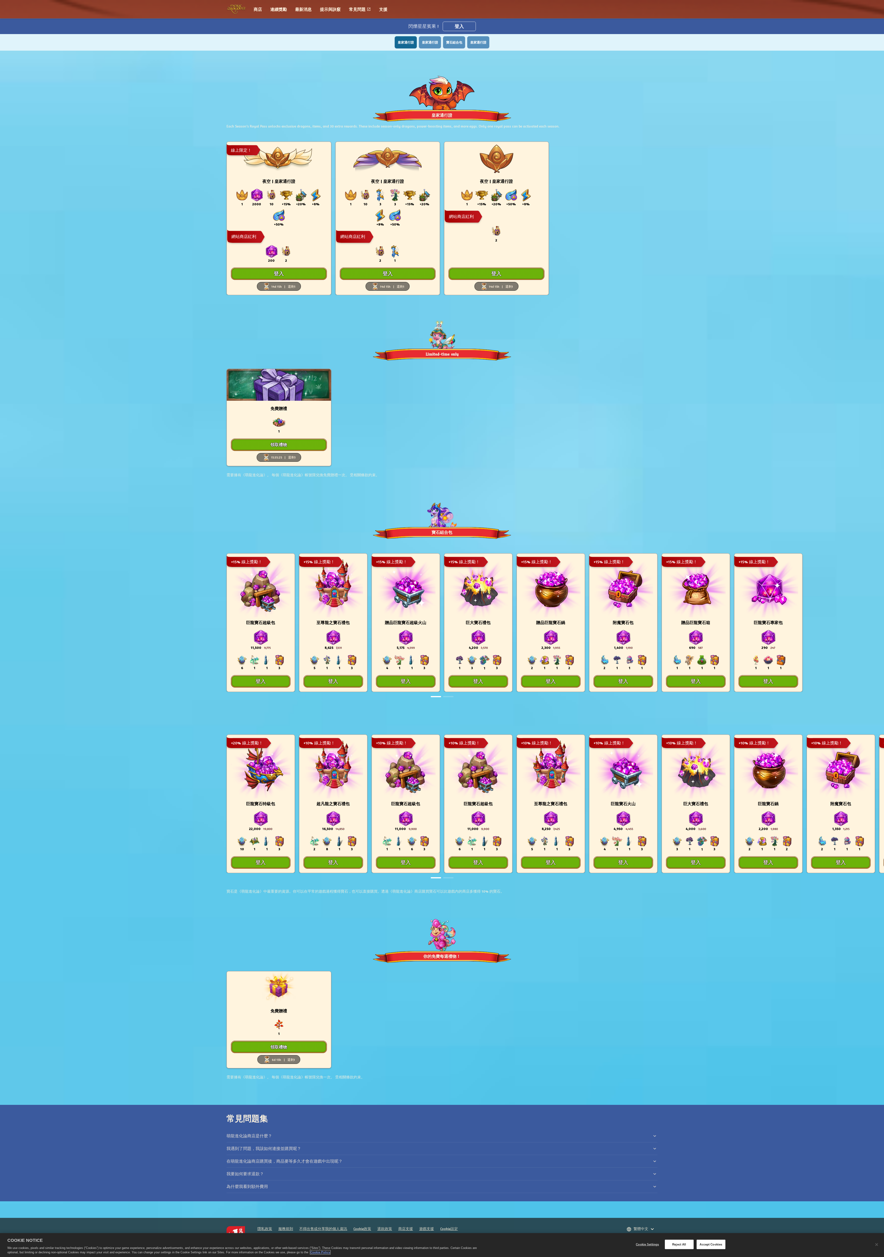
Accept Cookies (711, 1244)
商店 (258, 9)
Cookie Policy (320, 1252)
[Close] (877, 1245)
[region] (442, 1245)
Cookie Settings (647, 1244)
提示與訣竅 (330, 9)
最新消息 (303, 9)
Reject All (679, 1244)
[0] (436, 696)
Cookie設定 (449, 1229)
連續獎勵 (278, 9)
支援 (383, 9)
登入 (459, 26)
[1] (448, 696)
